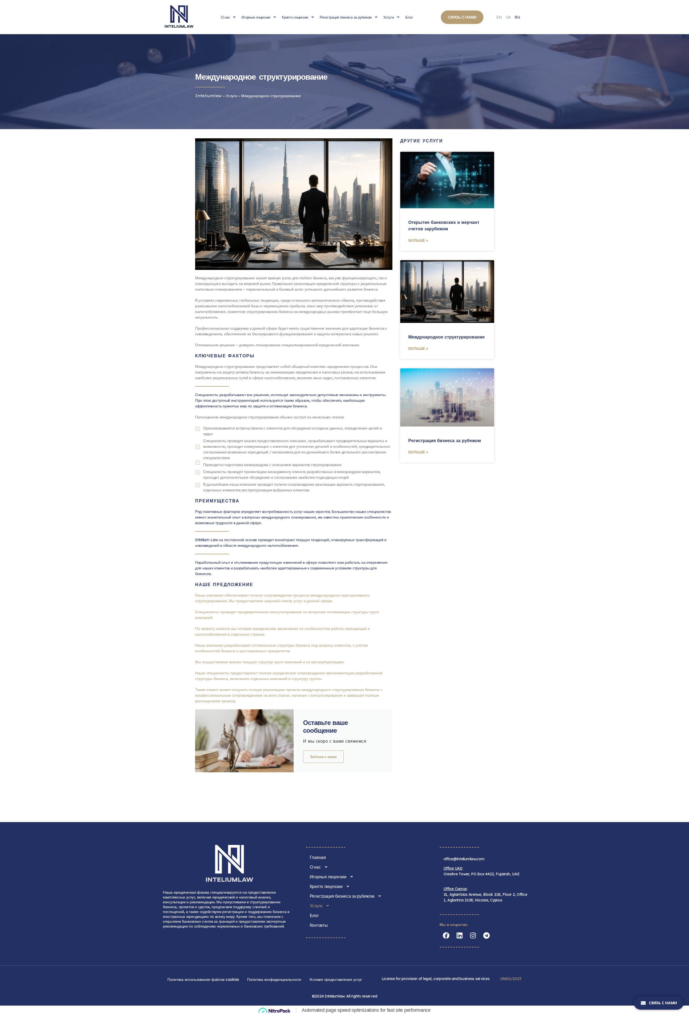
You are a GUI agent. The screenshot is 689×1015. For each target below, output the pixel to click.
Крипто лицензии (295, 17)
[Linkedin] (459, 935)
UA (508, 17)
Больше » (418, 240)
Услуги (388, 17)
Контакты (319, 925)
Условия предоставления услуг (335, 979)
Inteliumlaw (208, 95)
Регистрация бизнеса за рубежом (346, 17)
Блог (409, 17)
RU (517, 17)
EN (499, 17)
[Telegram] (486, 935)
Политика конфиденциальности (274, 979)
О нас (225, 17)
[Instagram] (473, 935)
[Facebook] (446, 935)
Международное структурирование (446, 337)
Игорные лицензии (255, 17)
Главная (318, 857)
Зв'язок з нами (323, 756)
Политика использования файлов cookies (203, 979)
